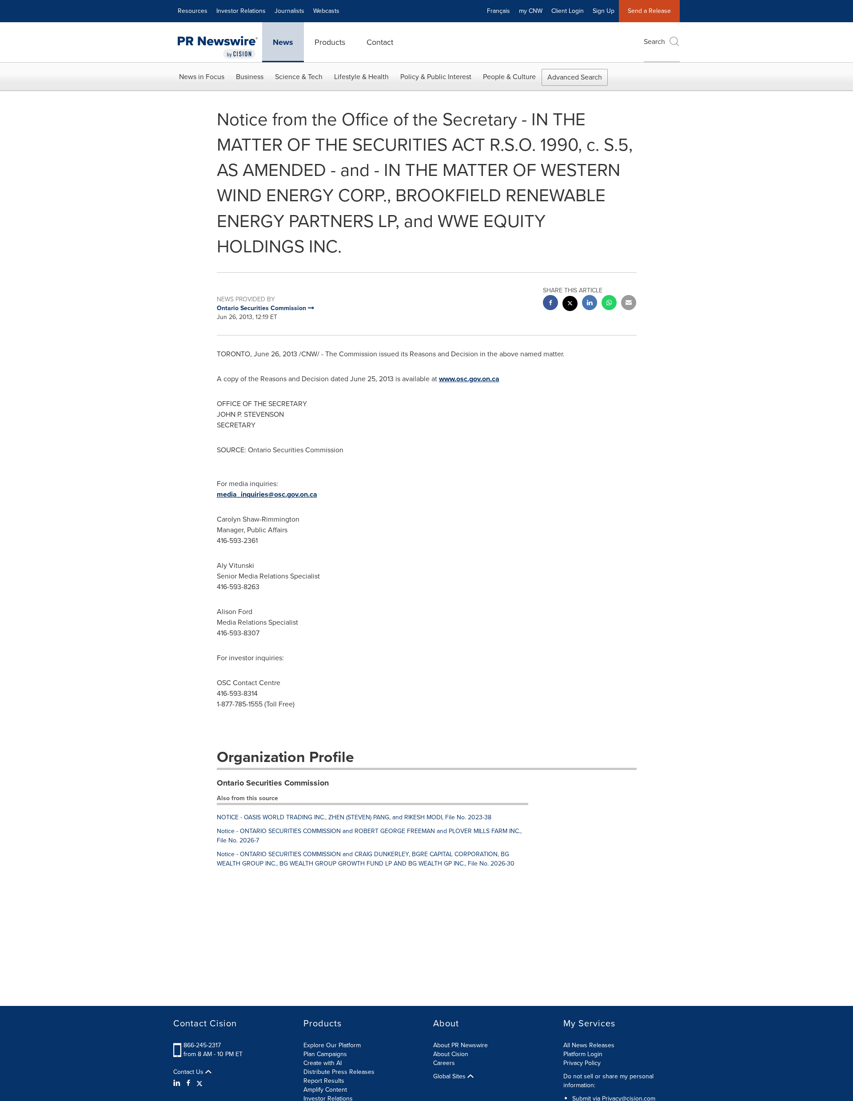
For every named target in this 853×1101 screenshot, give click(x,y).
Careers (444, 1063)
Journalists (289, 11)
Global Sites (450, 1076)
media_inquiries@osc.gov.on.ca (267, 494)
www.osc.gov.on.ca (469, 379)
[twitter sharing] (570, 304)
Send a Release (649, 11)
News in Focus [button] (201, 77)
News (283, 42)
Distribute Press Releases (339, 1072)
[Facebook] (188, 1083)
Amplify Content (325, 1089)
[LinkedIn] (178, 1083)
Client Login (567, 11)
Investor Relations (241, 11)
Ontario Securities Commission (273, 783)
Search (654, 41)
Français (498, 11)
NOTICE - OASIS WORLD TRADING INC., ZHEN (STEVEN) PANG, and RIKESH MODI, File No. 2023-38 (354, 817)
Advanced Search (574, 77)
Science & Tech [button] (299, 77)
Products (330, 42)
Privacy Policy (582, 1063)
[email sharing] (628, 303)
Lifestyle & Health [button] (361, 77)
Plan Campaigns (325, 1054)
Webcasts (326, 11)
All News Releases (588, 1045)
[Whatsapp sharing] (609, 303)
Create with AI (322, 1063)
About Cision (450, 1054)
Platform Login (582, 1054)
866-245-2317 (202, 1045)
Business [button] (249, 77)
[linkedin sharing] (589, 303)
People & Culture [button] (509, 77)
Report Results (323, 1080)
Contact (380, 42)
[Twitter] (199, 1083)
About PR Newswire (460, 1045)
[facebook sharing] (550, 303)
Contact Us (189, 1072)
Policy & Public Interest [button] (435, 77)
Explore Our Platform (332, 1045)
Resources (192, 11)
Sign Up (603, 11)
